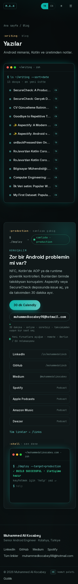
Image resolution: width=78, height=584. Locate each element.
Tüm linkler (11, 556)
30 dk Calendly (25, 305)
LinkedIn (9, 549)
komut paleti (63, 572)
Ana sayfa (11, 25)
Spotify (52, 549)
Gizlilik (8, 578)
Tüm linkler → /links (25, 432)
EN (51, 6)
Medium (38, 549)
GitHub (24, 549)
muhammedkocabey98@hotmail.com (40, 317)
